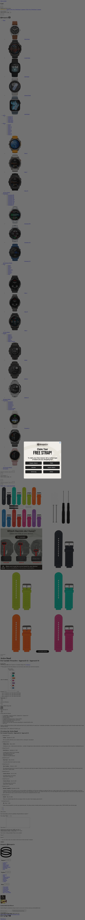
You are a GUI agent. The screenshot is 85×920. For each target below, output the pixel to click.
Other (51, 471)
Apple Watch (51, 467)
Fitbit (51, 463)
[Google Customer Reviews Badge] (14, 307)
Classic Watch (33, 463)
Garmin (33, 467)
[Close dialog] (60, 442)
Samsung (33, 471)
